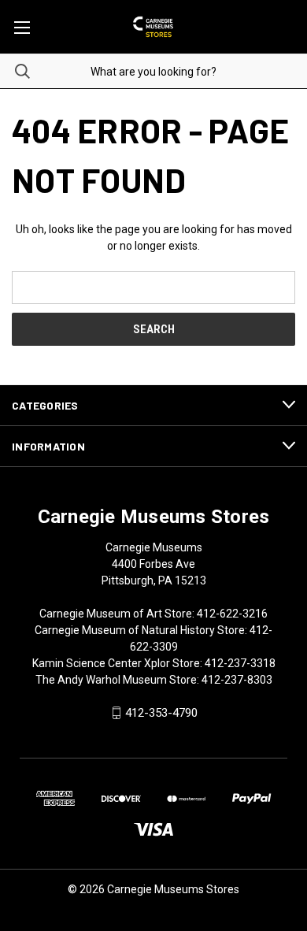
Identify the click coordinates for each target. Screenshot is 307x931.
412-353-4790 (161, 713)
